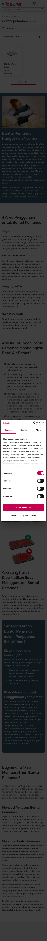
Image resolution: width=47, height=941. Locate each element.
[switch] (40, 481)
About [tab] (38, 430)
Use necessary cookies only (23, 516)
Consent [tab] (8, 430)
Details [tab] (23, 430)
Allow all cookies (23, 508)
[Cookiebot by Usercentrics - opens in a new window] (33, 423)
